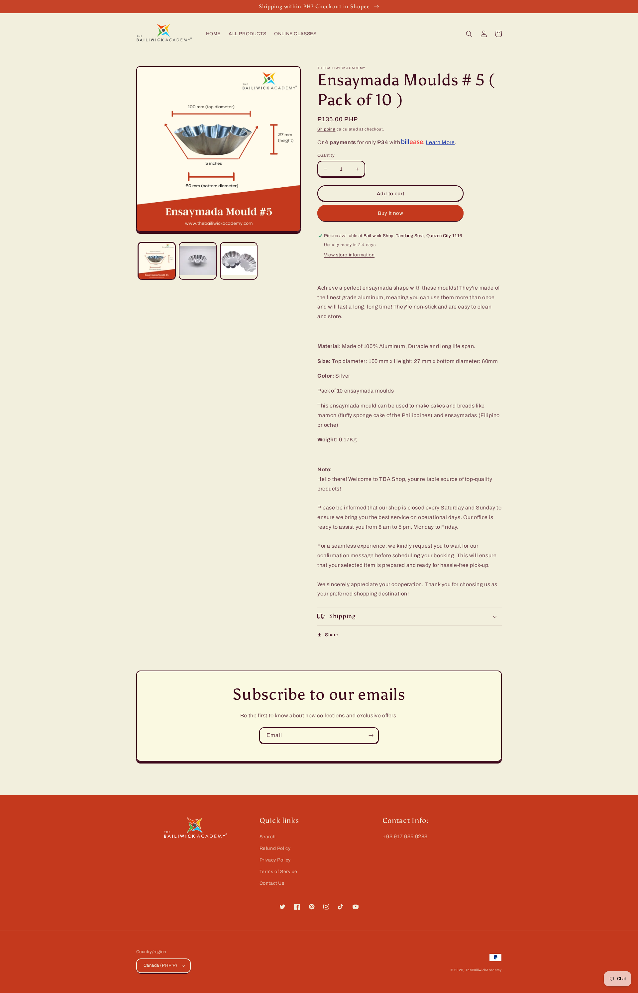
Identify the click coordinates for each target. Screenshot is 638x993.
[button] (469, 34)
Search (268, 836)
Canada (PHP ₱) (160, 965)
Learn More (440, 142)
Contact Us (272, 883)
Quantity (326, 155)
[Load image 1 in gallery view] (156, 261)
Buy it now (390, 213)
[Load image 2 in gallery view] (197, 261)
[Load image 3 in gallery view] (239, 261)
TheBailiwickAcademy (484, 970)
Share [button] (332, 634)
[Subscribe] (371, 735)
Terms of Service (278, 871)
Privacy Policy (275, 860)
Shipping (326, 129)
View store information (349, 254)
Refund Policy (275, 848)
